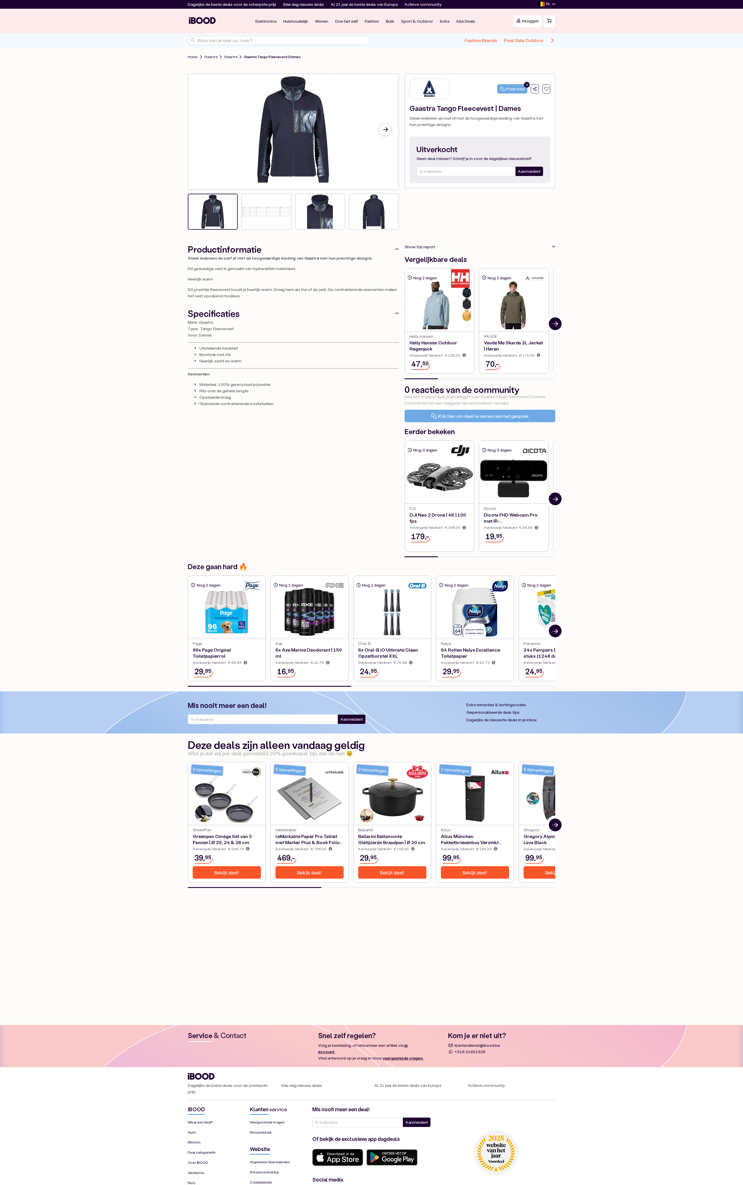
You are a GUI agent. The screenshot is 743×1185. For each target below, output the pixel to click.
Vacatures (196, 1172)
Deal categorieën (202, 1152)
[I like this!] (546, 88)
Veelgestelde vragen (267, 1122)
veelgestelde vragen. (403, 1058)
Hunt (192, 1132)
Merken (194, 1142)
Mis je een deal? (200, 1122)
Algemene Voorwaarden (270, 1162)
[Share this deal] (535, 88)
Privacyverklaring (264, 1172)
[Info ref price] (464, 355)
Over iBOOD (198, 1162)
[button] (547, 4)
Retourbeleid (260, 1132)
